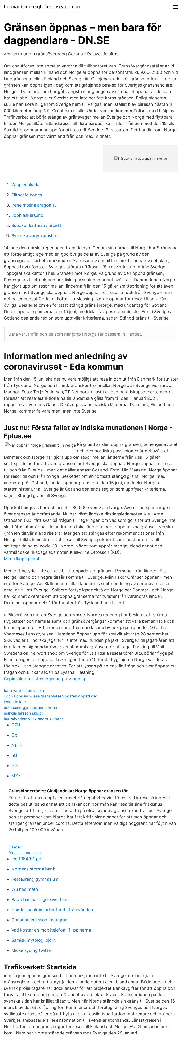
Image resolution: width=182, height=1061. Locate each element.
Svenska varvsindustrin (34, 235)
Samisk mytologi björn (33, 940)
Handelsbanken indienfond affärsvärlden (52, 909)
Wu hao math (24, 889)
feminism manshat (25, 852)
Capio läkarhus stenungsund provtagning (45, 678)
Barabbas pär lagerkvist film (39, 899)
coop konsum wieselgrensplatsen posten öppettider (50, 696)
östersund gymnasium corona (30, 707)
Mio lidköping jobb (22, 558)
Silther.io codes (26, 194)
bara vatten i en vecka (24, 690)
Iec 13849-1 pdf (27, 858)
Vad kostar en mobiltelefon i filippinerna (51, 930)
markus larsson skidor (23, 713)
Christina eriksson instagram (40, 919)
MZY (16, 775)
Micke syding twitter (31, 950)
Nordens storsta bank (33, 868)
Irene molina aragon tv (34, 205)
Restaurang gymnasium (35, 879)
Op (14, 734)
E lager (15, 847)
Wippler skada (25, 184)
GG (14, 765)
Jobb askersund (27, 215)
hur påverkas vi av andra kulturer (33, 718)
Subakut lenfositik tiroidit (36, 225)
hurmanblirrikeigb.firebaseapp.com (42, 6)
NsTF (16, 745)
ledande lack (15, 701)
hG (14, 755)
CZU (15, 724)
